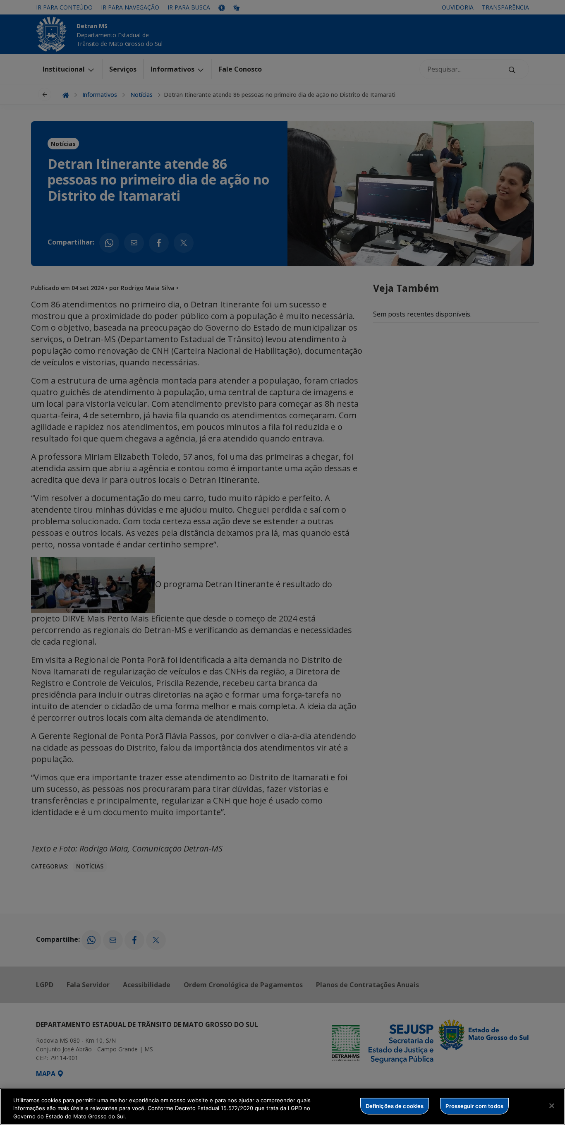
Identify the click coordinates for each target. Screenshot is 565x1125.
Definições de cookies (395, 1105)
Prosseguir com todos (474, 1105)
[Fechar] (552, 1105)
